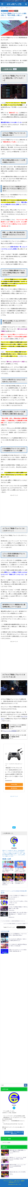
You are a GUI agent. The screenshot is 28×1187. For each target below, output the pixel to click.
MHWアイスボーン (4, 10)
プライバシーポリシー (8, 1180)
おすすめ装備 (11, 10)
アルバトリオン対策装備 (9, 730)
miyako (14, 848)
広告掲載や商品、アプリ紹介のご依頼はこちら (14, 1133)
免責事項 (22, 1180)
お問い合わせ (17, 1180)
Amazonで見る (14, 784)
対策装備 (16, 10)
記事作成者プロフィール (14, 1182)
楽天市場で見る (14, 788)
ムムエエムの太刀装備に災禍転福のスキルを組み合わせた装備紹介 (15, 923)
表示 (15, 69)
